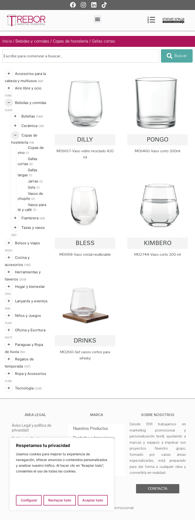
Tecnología (28, 388)
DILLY (85, 139)
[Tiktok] (104, 5)
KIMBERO (157, 243)
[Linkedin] (94, 5)
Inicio (7, 41)
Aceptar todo (92, 500)
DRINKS (85, 340)
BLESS (85, 243)
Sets (34, 187)
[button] (98, 19)
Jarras (35, 181)
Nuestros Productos (90, 428)
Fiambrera (33, 218)
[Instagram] (83, 5)
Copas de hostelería (70, 41)
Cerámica (32, 125)
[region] (62, 474)
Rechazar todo (59, 500)
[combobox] (80, 56)
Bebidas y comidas (32, 41)
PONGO (157, 139)
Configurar (29, 500)
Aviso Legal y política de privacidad (31, 428)
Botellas (32, 116)
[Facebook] (73, 5)
